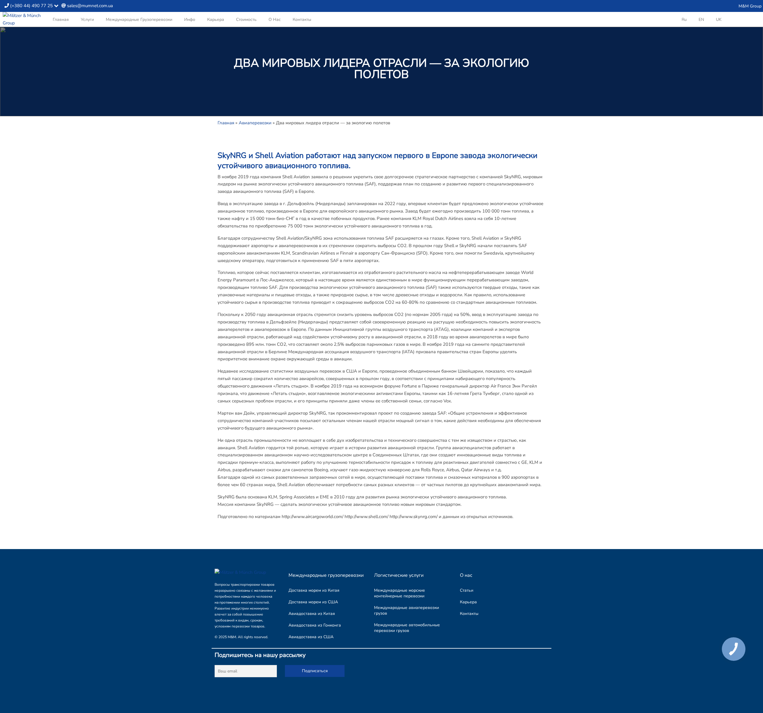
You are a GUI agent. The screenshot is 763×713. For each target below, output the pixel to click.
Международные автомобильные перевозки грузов (407, 627)
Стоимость (246, 19)
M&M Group (750, 6)
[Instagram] (690, 6)
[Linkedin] (700, 6)
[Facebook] (710, 6)
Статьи (466, 590)
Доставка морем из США (313, 602)
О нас (275, 19)
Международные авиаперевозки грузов (406, 610)
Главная (61, 19)
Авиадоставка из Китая (312, 613)
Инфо (189, 19)
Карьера (215, 19)
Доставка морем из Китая (314, 590)
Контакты (302, 19)
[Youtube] (719, 6)
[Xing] (729, 6)
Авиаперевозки (255, 123)
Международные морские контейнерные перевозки (399, 593)
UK (719, 19)
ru (684, 19)
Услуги (87, 19)
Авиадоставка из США (311, 637)
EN (701, 19)
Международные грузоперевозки (139, 19)
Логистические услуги (399, 575)
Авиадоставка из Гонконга (315, 625)
